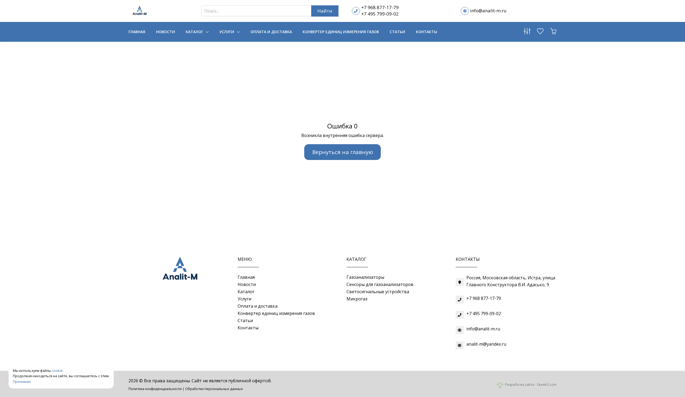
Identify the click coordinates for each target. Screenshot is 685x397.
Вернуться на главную (342, 152)
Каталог (195, 31)
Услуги (227, 31)
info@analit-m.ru (488, 10)
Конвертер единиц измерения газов (341, 31)
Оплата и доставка (271, 31)
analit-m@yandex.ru (486, 344)
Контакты (426, 31)
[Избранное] (540, 32)
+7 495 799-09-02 (380, 14)
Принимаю (22, 381)
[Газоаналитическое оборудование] (179, 269)
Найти (324, 11)
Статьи (397, 31)
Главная (136, 31)
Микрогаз (357, 299)
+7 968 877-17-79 (380, 7)
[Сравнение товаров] (527, 32)
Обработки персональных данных (214, 388)
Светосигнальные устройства (378, 292)
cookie (57, 370)
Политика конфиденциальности (155, 388)
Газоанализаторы (365, 277)
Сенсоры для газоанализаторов (380, 284)
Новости (165, 31)
